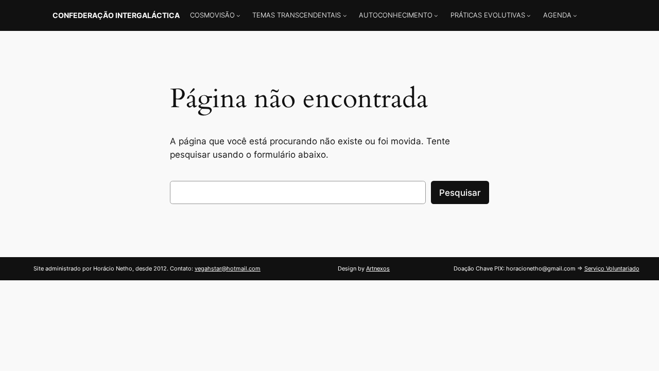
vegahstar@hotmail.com (228, 268)
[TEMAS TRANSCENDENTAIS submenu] (345, 15)
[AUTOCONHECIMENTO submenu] (436, 15)
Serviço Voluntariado (611, 268)
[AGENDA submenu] (575, 15)
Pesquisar (460, 193)
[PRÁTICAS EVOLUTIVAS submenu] (529, 15)
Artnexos (378, 268)
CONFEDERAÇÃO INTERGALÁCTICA (116, 15)
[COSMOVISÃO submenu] (238, 15)
